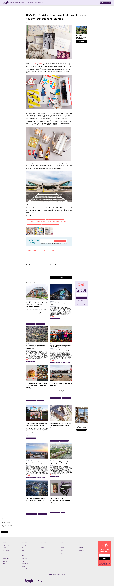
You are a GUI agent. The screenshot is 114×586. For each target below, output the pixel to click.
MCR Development (37, 250)
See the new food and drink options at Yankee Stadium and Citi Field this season (36, 385)
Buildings (61, 550)
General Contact (81, 550)
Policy (4, 560)
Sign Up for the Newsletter (105, 2)
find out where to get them (55, 510)
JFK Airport (30, 250)
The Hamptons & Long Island (45, 544)
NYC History (4, 555)
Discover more (53, 474)
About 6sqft (81, 544)
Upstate (42, 545)
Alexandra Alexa (31, 22)
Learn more (28, 398)
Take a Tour (81, 41)
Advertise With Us (82, 545)
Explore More (41, 2)
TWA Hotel (53, 250)
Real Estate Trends (40, 477)
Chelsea (23, 550)
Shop (36, 2)
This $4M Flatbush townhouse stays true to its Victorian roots (81, 37)
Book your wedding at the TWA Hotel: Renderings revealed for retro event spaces (47, 221)
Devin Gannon (29, 350)
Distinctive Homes (14, 2)
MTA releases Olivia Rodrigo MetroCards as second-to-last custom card (61, 500)
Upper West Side (24, 544)
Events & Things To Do (33, 248)
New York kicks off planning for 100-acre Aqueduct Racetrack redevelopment (36, 346)
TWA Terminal (29, 252)
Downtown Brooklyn (25, 563)
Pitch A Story (81, 547)
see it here (28, 475)
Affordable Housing (6, 561)
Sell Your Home (62, 553)
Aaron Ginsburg (53, 306)
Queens (31, 253)
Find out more (52, 316)
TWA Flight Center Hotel (39, 63)
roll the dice (52, 360)
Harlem (23, 547)
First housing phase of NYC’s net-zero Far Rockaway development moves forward (60, 425)
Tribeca (23, 555)
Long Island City (24, 568)
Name (28, 264)
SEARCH (95, 2)
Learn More (5, 532)
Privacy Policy (57, 243)
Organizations (62, 547)
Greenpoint (23, 566)
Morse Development (46, 250)
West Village (24, 552)
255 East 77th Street (5, 522)
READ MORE (28, 359)
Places (61, 545)
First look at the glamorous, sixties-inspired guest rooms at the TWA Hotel (45, 219)
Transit (62, 512)
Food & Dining (40, 400)
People (61, 544)
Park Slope (23, 561)
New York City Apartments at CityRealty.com (59, 574)
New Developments (29, 2)
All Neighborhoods (24, 569)
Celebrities (4, 553)
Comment (53, 264)
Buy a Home (62, 552)
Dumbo (23, 560)
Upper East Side (24, 545)
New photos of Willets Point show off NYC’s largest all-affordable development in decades (36, 304)
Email (27, 269)
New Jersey (42, 547)
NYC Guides (21, 2)
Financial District (24, 558)
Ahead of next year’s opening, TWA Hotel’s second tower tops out (43, 224)
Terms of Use (53, 243)
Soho (22, 553)
